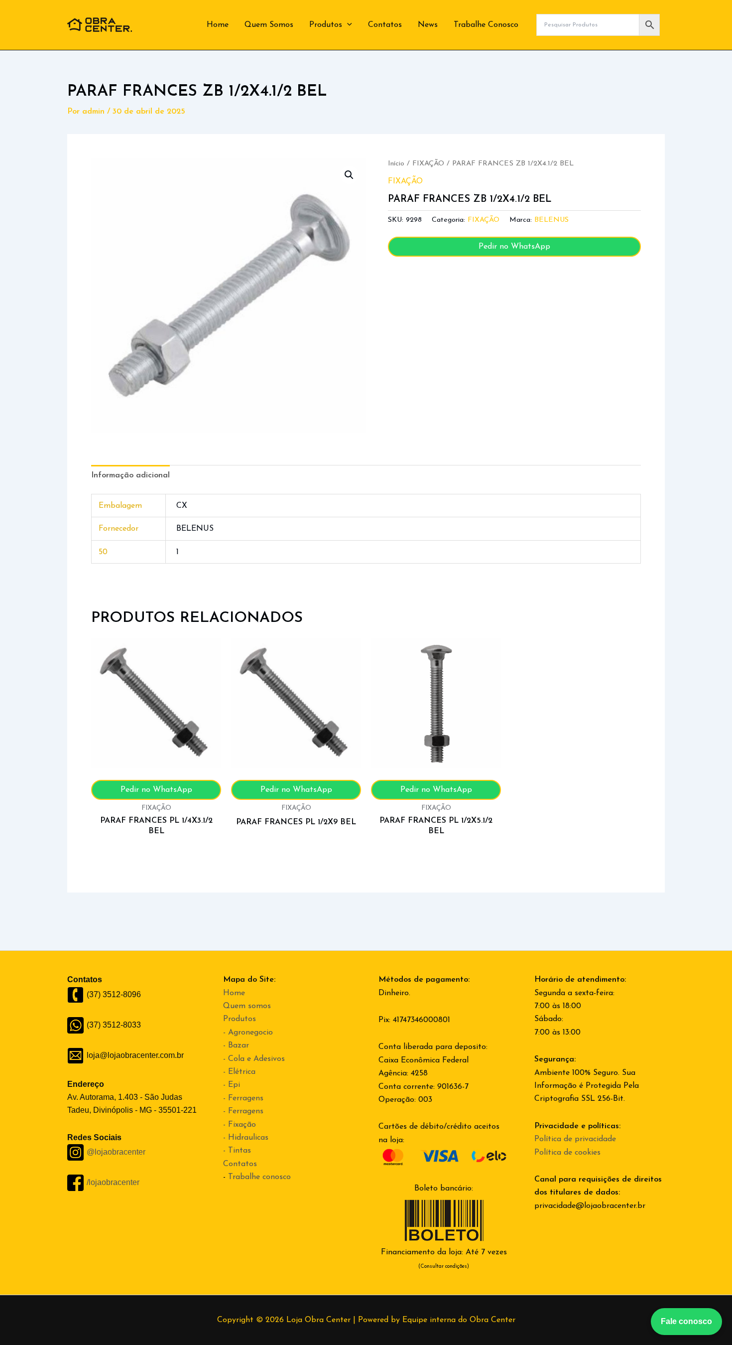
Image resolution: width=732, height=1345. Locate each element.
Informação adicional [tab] (130, 475)
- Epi (231, 1085)
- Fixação (239, 1125)
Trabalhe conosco (259, 1177)
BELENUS (551, 220)
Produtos (325, 25)
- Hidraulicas (245, 1138)
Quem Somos (268, 25)
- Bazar (236, 1045)
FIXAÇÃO (428, 163)
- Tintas (237, 1151)
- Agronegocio (248, 1033)
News (428, 25)
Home (218, 25)
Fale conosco (686, 1321)
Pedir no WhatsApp (514, 247)
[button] (347, 25)
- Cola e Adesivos (254, 1059)
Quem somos (247, 1006)
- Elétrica (239, 1072)
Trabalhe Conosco (486, 25)
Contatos (385, 25)
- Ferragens (243, 1098)
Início (396, 163)
